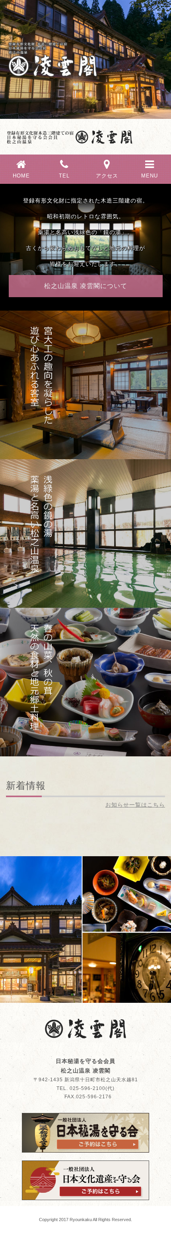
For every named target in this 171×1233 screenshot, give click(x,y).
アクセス (107, 176)
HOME (21, 176)
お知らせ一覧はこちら (135, 805)
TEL (64, 176)
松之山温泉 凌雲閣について (85, 285)
